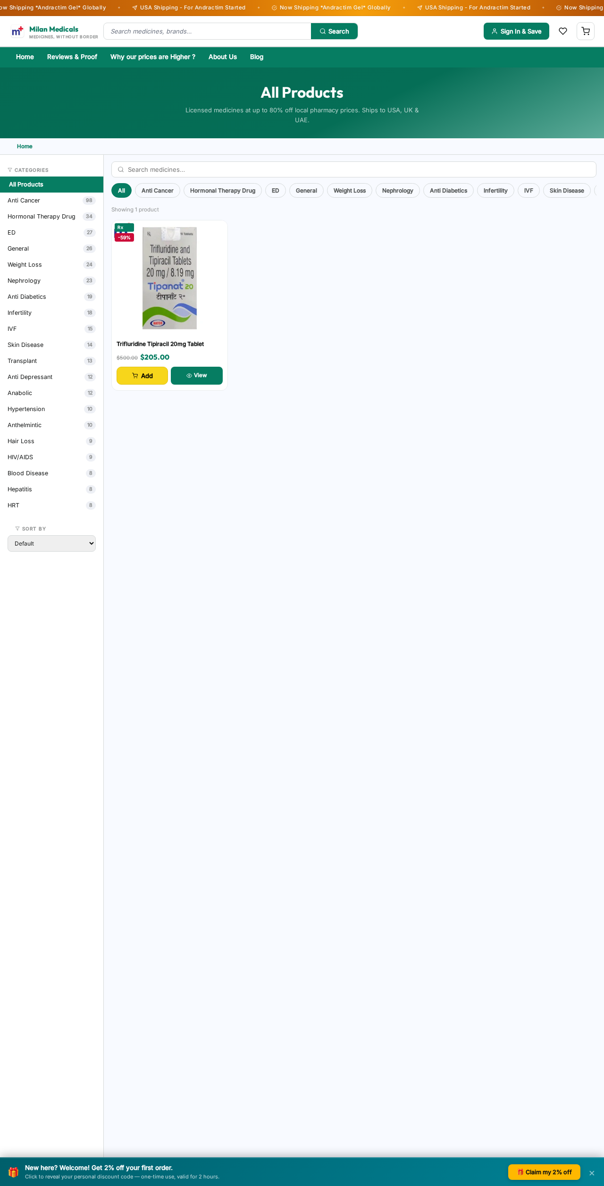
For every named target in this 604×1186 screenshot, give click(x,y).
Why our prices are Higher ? (152, 56)
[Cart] (586, 31)
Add (147, 375)
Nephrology (397, 190)
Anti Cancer (158, 190)
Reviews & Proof (72, 56)
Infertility (496, 190)
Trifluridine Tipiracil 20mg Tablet (160, 343)
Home (25, 56)
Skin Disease (567, 190)
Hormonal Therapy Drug (222, 190)
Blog (256, 56)
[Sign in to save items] (563, 31)
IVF (528, 190)
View (200, 375)
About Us (223, 56)
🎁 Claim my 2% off (544, 1172)
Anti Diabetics (448, 190)
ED (275, 190)
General (306, 190)
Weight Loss (350, 190)
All (121, 190)
